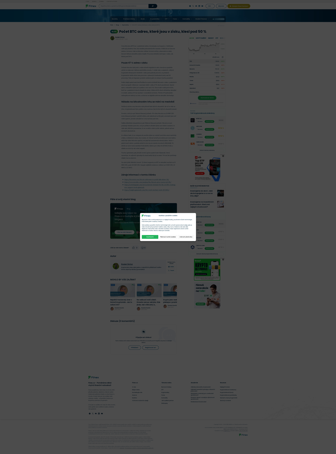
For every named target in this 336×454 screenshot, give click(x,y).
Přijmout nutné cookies (168, 237)
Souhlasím (150, 237)
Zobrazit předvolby (186, 237)
